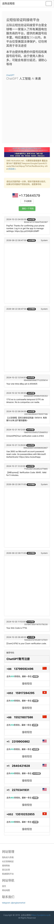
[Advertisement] (27, 111)
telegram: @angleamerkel (13, 903)
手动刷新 (28, 201)
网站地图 (6, 890)
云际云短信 (8, 3)
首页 (4, 886)
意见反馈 (6, 870)
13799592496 (23, 669)
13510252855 (25, 814)
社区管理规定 (8, 861)
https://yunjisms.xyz (40, 915)
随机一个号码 (28, 209)
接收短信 (27, 683)
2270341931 (20, 790)
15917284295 (25, 693)
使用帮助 (6, 865)
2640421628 (21, 765)
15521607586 (23, 717)
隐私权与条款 (8, 857)
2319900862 (21, 741)
